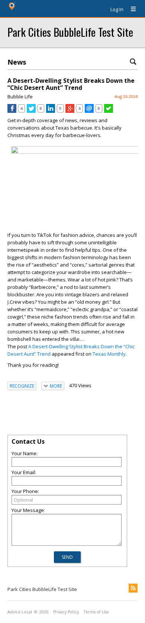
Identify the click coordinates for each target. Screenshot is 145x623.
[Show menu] (130, 9)
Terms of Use (96, 611)
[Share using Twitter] (31, 111)
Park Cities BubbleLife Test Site (70, 32)
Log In (116, 9)
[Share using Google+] (69, 111)
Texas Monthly (109, 353)
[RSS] (133, 588)
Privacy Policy (66, 611)
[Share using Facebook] (11, 111)
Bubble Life (20, 96)
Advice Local (19, 611)
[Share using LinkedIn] (50, 111)
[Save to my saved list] (108, 111)
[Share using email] (89, 111)
